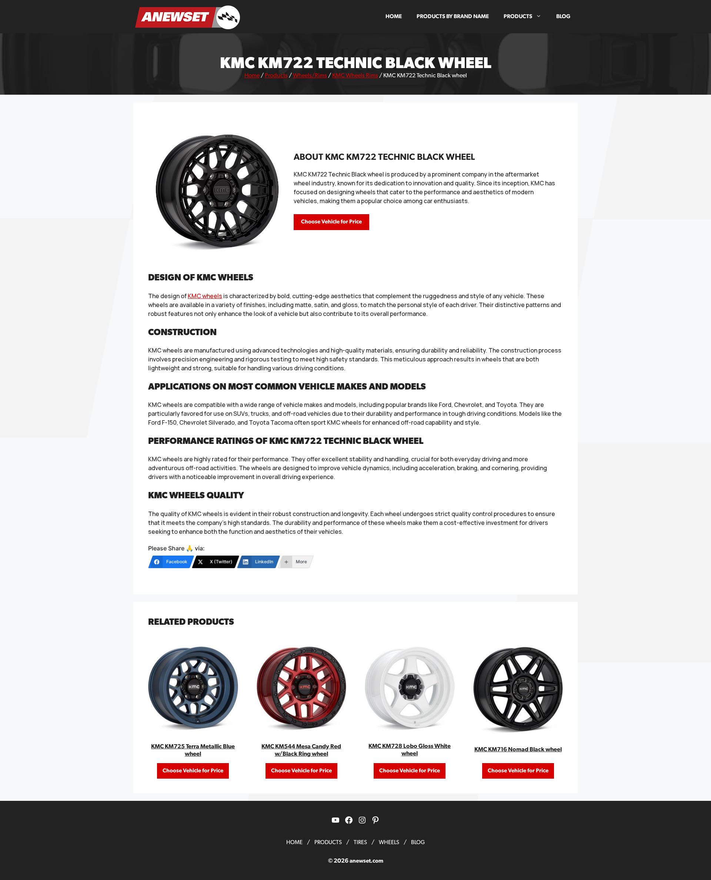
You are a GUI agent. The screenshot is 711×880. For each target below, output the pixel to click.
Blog (563, 16)
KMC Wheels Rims (355, 75)
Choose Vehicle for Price (331, 222)
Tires (360, 842)
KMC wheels (205, 296)
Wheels (389, 842)
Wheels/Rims (310, 75)
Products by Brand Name (453, 16)
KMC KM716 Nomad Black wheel (518, 749)
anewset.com (366, 861)
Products (518, 16)
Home (393, 16)
